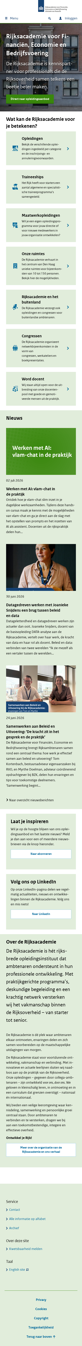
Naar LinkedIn (41, 914)
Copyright (41, 1318)
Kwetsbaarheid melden (25, 1249)
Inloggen (70, 18)
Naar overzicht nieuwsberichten (31, 800)
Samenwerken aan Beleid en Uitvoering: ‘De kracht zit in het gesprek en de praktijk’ (32, 732)
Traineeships (32, 177)
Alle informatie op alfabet (27, 1219)
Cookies (41, 1309)
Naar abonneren (41, 854)
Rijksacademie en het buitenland (40, 299)
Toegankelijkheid (41, 1327)
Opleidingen (32, 138)
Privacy (41, 1300)
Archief (14, 1228)
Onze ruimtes (33, 253)
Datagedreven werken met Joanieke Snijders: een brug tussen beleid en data (37, 610)
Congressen (32, 336)
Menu (14, 18)
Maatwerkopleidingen (41, 215)
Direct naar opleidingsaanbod (30, 99)
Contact (14, 1210)
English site (17, 1270)
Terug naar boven (40, 1337)
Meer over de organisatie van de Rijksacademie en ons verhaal (41, 1150)
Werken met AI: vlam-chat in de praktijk (30, 492)
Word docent (33, 379)
